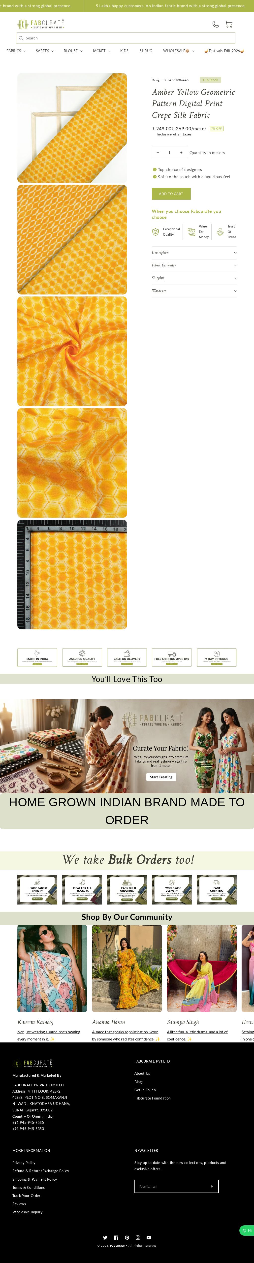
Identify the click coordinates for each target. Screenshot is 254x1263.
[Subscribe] (212, 1186)
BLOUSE (71, 51)
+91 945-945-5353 (28, 1129)
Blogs (138, 1082)
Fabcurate (117, 1245)
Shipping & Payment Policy (34, 1179)
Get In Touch (145, 1090)
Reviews (19, 1204)
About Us (142, 1073)
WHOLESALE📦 (176, 51)
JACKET (99, 51)
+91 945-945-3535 (28, 1122)
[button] (229, 24)
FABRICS (13, 51)
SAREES (42, 51)
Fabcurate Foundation (152, 1098)
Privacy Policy (23, 1163)
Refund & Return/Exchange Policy (40, 1171)
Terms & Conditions (28, 1187)
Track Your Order (26, 1196)
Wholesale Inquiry (27, 1212)
